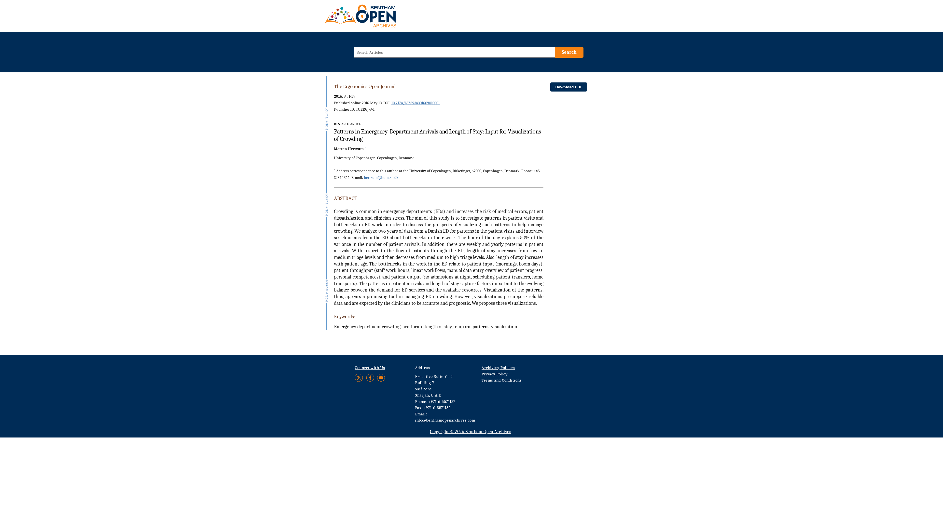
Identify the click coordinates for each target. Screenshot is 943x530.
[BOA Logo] (375, 18)
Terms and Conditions (502, 380)
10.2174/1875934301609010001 (415, 103)
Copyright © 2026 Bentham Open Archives (470, 431)
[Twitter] (359, 377)
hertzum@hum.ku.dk (381, 177)
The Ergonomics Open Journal (365, 86)
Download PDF (568, 87)
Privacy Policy (494, 374)
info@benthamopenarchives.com (445, 420)
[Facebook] (370, 377)
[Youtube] (381, 377)
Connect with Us (370, 367)
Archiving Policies (498, 367)
